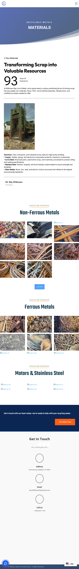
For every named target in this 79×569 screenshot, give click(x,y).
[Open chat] (5, 563)
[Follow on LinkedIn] (65, 184)
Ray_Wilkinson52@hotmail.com (39, 490)
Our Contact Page (65, 422)
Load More (39, 287)
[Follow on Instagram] (68, 184)
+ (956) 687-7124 (39, 511)
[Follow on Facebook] (62, 184)
